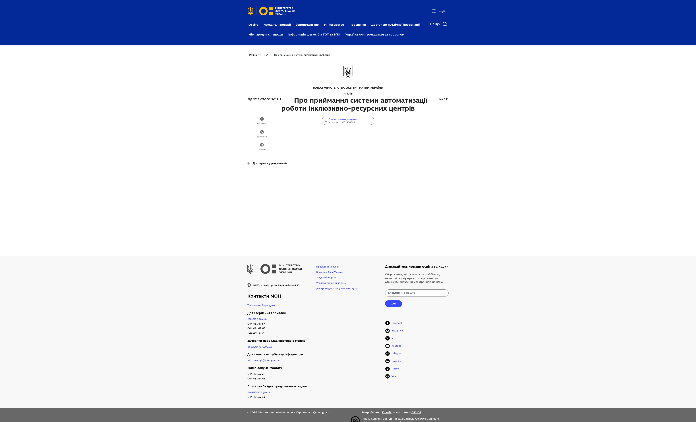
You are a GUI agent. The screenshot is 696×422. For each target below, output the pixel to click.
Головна (252, 55)
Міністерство (334, 24)
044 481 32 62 (256, 397)
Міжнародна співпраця (265, 34)
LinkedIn (262, 150)
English (443, 11)
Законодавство (307, 24)
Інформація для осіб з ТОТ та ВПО (314, 34)
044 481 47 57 (256, 323)
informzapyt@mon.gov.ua (263, 360)
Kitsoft (387, 412)
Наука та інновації (277, 24)
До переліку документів (270, 163)
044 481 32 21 (255, 333)
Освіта (253, 24)
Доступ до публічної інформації (395, 24)
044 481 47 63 (256, 378)
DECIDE (416, 412)
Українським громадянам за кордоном (374, 34)
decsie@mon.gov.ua (259, 346)
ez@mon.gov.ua (257, 319)
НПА (265, 55)
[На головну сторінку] (271, 12)
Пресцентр (357, 24)
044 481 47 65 (256, 328)
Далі (394, 303)
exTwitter (262, 137)
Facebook (262, 124)
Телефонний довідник (261, 305)
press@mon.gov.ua (259, 392)
